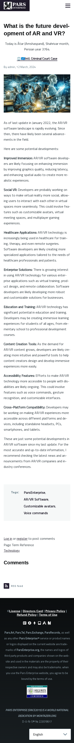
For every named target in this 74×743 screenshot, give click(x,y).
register (22, 538)
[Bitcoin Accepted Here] (30, 623)
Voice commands (36, 512)
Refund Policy (27, 614)
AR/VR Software (36, 499)
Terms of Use (48, 614)
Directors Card (33, 611)
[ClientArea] (25, 623)
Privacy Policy (55, 611)
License (14, 611)
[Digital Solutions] (44, 623)
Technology (12, 550)
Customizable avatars (39, 506)
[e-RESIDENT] (39, 623)
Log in (8, 538)
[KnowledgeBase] (49, 623)
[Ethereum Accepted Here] (34, 623)
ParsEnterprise (34, 492)
